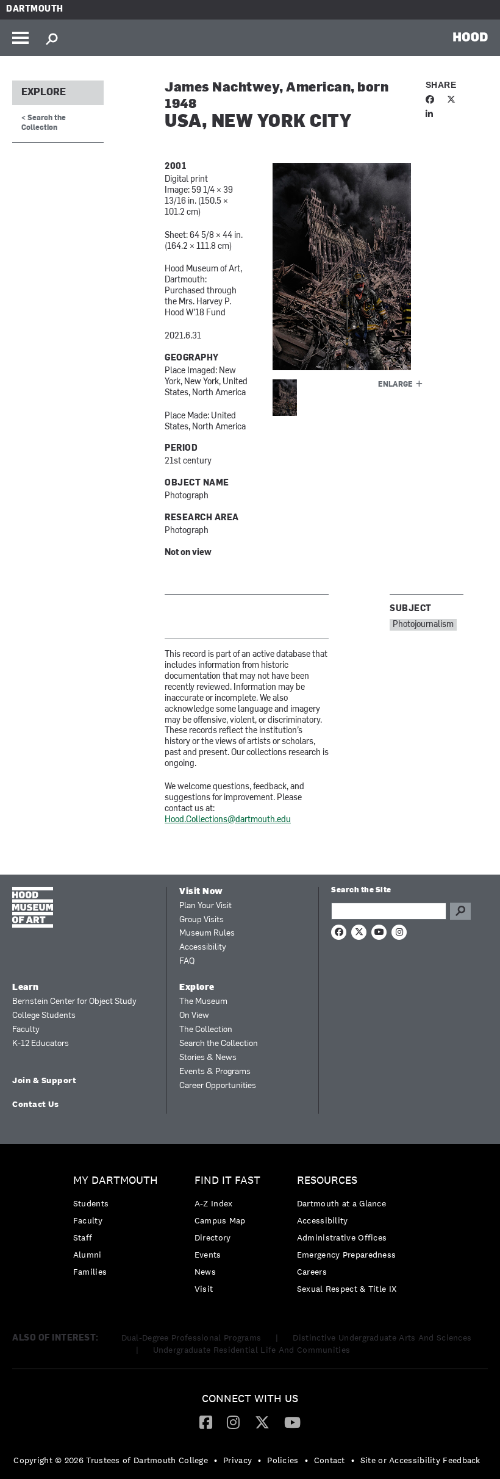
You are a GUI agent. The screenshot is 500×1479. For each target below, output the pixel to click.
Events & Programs (215, 1071)
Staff (83, 1237)
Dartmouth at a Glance (341, 1203)
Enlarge (395, 385)
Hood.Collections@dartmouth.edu (228, 820)
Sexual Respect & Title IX (347, 1288)
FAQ (187, 961)
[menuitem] (118, 1229)
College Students (44, 1015)
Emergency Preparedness (346, 1254)
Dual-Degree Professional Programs (191, 1337)
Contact (329, 1460)
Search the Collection (218, 1043)
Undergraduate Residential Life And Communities (252, 1349)
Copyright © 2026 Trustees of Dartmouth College (110, 1460)
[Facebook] (205, 1421)
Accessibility (202, 947)
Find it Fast (227, 1180)
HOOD (470, 36)
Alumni (87, 1254)
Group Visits (201, 920)
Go (460, 911)
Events (208, 1254)
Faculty (26, 1029)
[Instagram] (233, 1421)
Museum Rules (207, 933)
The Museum (203, 1001)
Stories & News (208, 1057)
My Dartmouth (115, 1180)
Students (91, 1203)
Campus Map (220, 1220)
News (205, 1271)
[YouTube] (292, 1421)
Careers (312, 1271)
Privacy (237, 1460)
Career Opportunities (217, 1085)
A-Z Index (214, 1203)
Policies (282, 1460)
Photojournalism (423, 624)
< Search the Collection (43, 123)
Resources (327, 1180)
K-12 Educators (40, 1043)
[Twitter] (262, 1421)
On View (194, 1015)
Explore (43, 93)
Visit (204, 1288)
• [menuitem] (215, 1460)
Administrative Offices (342, 1237)
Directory (213, 1237)
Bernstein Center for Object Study (74, 1001)
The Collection (205, 1029)
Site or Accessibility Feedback (420, 1460)
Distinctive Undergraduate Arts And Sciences (382, 1337)
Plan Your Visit (205, 906)
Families (90, 1271)
